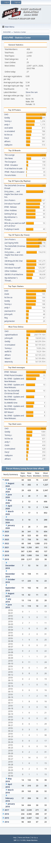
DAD (6, 114)
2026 (7, 480)
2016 (7, 814)
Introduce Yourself (12, 203)
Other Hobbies (10, 210)
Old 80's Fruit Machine (14, 274)
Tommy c (8, 121)
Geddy (7, 117)
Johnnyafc (8, 314)
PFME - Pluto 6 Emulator (14, 172)
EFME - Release (10, 207)
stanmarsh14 (9, 311)
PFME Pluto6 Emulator (13, 375)
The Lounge (10, 155)
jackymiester (9, 321)
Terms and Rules (24, 837)
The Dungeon (10, 162)
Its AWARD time (10, 403)
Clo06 (6, 294)
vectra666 (8, 128)
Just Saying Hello (11, 243)
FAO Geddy (9, 264)
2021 (7, 547)
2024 (7, 535)
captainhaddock (11, 334)
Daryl (6, 138)
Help (14, 837)
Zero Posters (9, 200)
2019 (7, 555)
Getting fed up (10, 214)
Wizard (7, 358)
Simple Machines (32, 840)
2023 (7, 539)
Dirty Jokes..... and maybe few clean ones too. (13, 194)
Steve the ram (32, 92)
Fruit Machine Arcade (13, 168)
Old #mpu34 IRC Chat (14, 261)
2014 (7, 822)
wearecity (9, 361)
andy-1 (7, 124)
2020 (7, 551)
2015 (7, 818)
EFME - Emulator (11, 165)
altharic (7, 141)
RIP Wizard (8, 412)
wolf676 (8, 351)
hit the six (8, 134)
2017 (7, 810)
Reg (6, 318)
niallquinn (8, 145)
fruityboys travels (11, 229)
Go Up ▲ (34, 837)
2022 (7, 543)
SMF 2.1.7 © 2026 (20, 840)
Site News (9, 158)
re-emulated (9, 131)
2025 (7, 531)
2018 (7, 559)
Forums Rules (10, 175)
